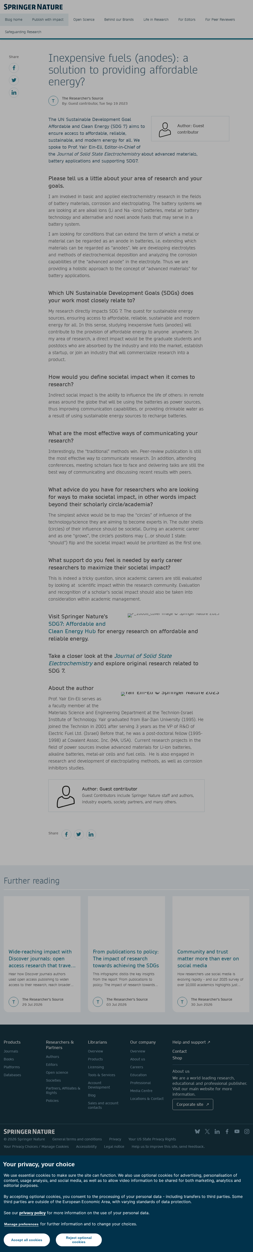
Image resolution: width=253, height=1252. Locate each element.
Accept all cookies (26, 1240)
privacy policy (32, 1212)
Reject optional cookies (79, 1240)
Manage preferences (21, 1224)
